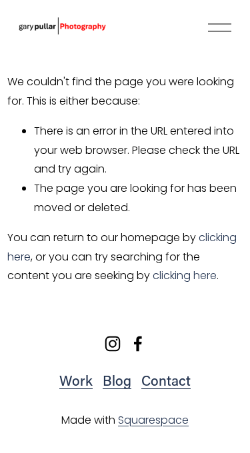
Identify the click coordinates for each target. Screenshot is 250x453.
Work (76, 380)
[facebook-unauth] (138, 344)
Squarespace (153, 420)
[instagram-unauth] (113, 344)
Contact (166, 380)
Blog (117, 380)
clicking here (185, 275)
